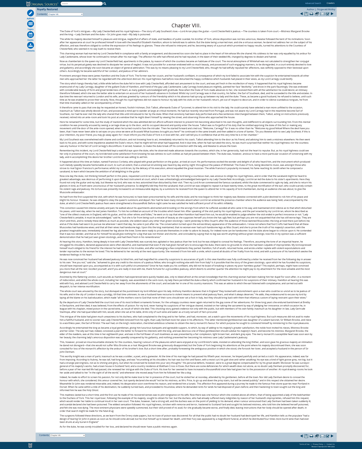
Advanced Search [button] (313, 3)
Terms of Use (304, 444)
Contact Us (331, 444)
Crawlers (331, 3)
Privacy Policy (318, 444)
